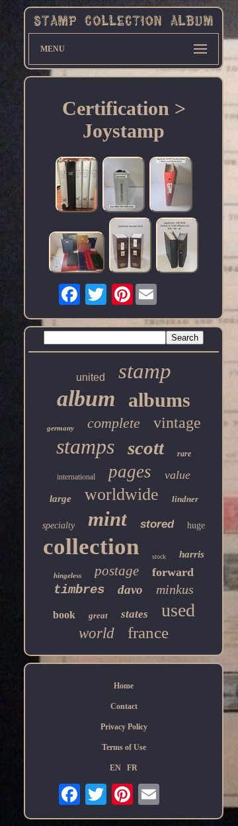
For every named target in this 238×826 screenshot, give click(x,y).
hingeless (67, 575)
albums (159, 400)
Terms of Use (124, 747)
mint (107, 518)
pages (129, 471)
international (76, 476)
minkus (175, 589)
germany (60, 428)
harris (191, 554)
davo (130, 590)
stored (157, 524)
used (178, 610)
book (64, 614)
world (96, 633)
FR (132, 767)
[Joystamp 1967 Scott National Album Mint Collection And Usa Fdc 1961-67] (177, 246)
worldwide (122, 494)
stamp (144, 371)
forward (173, 572)
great (98, 615)
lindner (185, 499)
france (148, 632)
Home (124, 685)
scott (146, 447)
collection (91, 546)
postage (117, 571)
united (90, 377)
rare (184, 453)
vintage (177, 422)
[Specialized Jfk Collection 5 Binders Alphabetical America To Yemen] (76, 185)
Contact (124, 706)
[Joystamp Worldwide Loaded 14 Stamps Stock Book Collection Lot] (77, 253)
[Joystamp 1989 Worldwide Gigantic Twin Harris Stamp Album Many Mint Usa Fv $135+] (130, 246)
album (86, 398)
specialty (58, 525)
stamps (85, 446)
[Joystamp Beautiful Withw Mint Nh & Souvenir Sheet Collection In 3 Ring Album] (123, 185)
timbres (79, 590)
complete (113, 423)
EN (115, 767)
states (134, 614)
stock (159, 556)
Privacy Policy (123, 726)
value (177, 474)
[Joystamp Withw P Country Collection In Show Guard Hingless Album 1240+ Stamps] (171, 185)
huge (196, 525)
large (60, 498)
